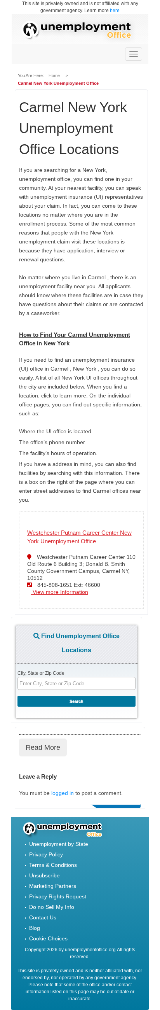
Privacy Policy (46, 854)
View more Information (59, 592)
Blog (34, 928)
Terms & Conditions (53, 865)
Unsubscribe (44, 875)
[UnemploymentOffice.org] (80, 31)
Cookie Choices (48, 938)
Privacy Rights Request (57, 896)
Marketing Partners (52, 886)
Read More (43, 747)
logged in (62, 793)
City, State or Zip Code (40, 673)
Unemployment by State (58, 844)
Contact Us (42, 917)
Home (55, 75)
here (115, 10)
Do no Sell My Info (51, 907)
